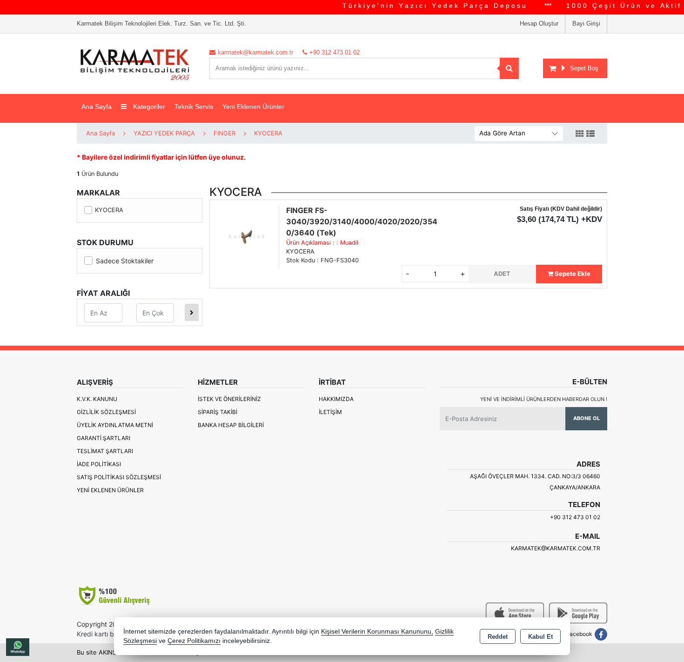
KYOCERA (109, 210)
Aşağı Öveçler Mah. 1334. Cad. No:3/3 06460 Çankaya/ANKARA (535, 482)
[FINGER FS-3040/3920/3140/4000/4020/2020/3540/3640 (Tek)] (246, 236)
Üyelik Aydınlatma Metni (115, 424)
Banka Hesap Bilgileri (231, 424)
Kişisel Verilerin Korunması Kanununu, (377, 631)
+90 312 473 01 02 (575, 517)
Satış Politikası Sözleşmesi (119, 477)
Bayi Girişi (586, 23)
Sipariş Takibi (217, 411)
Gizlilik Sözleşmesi (106, 411)
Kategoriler (148, 106)
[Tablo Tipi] (590, 134)
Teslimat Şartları (105, 451)
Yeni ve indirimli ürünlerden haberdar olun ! (543, 399)
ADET (502, 273)
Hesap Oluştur (539, 23)
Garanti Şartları (103, 438)
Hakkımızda (336, 398)
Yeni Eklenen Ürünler (110, 490)
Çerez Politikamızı (194, 640)
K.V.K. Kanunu (97, 398)
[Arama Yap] (509, 68)
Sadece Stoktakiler (125, 261)
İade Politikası (99, 464)
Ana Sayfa (96, 106)
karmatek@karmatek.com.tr (555, 548)
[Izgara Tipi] (580, 134)
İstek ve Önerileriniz (229, 398)
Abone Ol (586, 418)
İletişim (330, 411)
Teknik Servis (193, 106)
